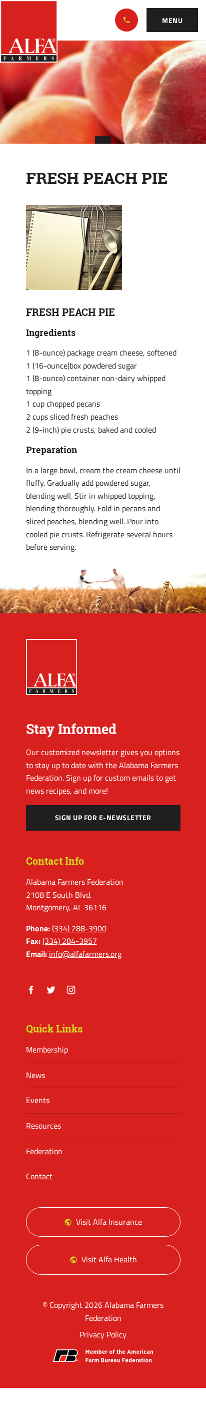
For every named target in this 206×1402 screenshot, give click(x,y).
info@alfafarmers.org (85, 954)
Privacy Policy (103, 1334)
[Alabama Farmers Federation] (52, 667)
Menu (172, 20)
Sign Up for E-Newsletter (103, 817)
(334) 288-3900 (126, 20)
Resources (43, 1126)
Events (38, 1100)
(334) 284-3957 (69, 941)
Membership (47, 1049)
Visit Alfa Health (109, 1259)
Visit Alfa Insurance (109, 1222)
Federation (44, 1151)
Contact (39, 1176)
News (35, 1075)
